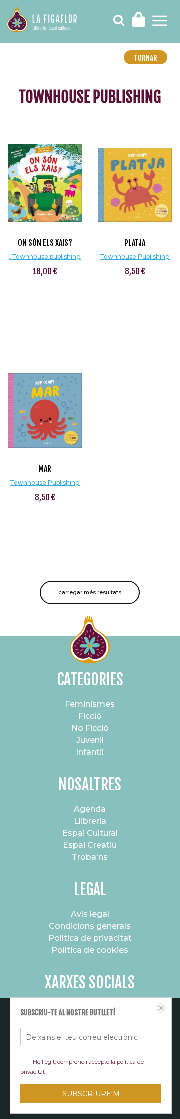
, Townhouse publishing (45, 256)
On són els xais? (45, 243)
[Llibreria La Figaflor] (42, 21)
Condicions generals (90, 926)
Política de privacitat (90, 938)
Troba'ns (90, 857)
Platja (135, 243)
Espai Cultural (90, 833)
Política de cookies (90, 950)
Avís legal (90, 914)
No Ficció (90, 728)
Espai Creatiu (90, 845)
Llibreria (90, 821)
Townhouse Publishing (135, 256)
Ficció (90, 716)
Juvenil (90, 740)
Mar (45, 469)
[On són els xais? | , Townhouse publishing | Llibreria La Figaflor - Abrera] (45, 174)
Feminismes (90, 704)
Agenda (90, 809)
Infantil (90, 752)
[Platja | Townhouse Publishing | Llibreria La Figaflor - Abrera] (135, 174)
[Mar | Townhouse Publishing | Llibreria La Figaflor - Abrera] (45, 400)
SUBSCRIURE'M (91, 1093)
